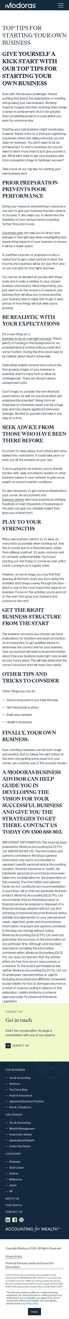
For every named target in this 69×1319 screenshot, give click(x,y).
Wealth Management (22, 1128)
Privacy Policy (14, 1256)
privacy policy (31, 1303)
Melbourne (15, 1179)
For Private (14, 1115)
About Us (12, 1199)
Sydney (13, 1173)
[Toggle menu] (60, 5)
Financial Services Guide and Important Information (30, 1265)
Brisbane (14, 1161)
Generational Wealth (22, 1140)
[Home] (21, 5)
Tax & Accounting (20, 1078)
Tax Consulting (18, 1089)
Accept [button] (34, 1311)
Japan (13, 1185)
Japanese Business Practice (26, 1101)
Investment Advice (20, 1134)
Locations (13, 1154)
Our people (14, 1205)
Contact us (14, 1212)
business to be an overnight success (26, 339)
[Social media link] (8, 1219)
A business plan (12, 233)
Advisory (14, 1083)
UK (11, 1191)
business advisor (13, 499)
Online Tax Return (20, 1146)
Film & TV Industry (20, 1107)
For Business (15, 1070)
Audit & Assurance (20, 1095)
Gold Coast (16, 1167)
